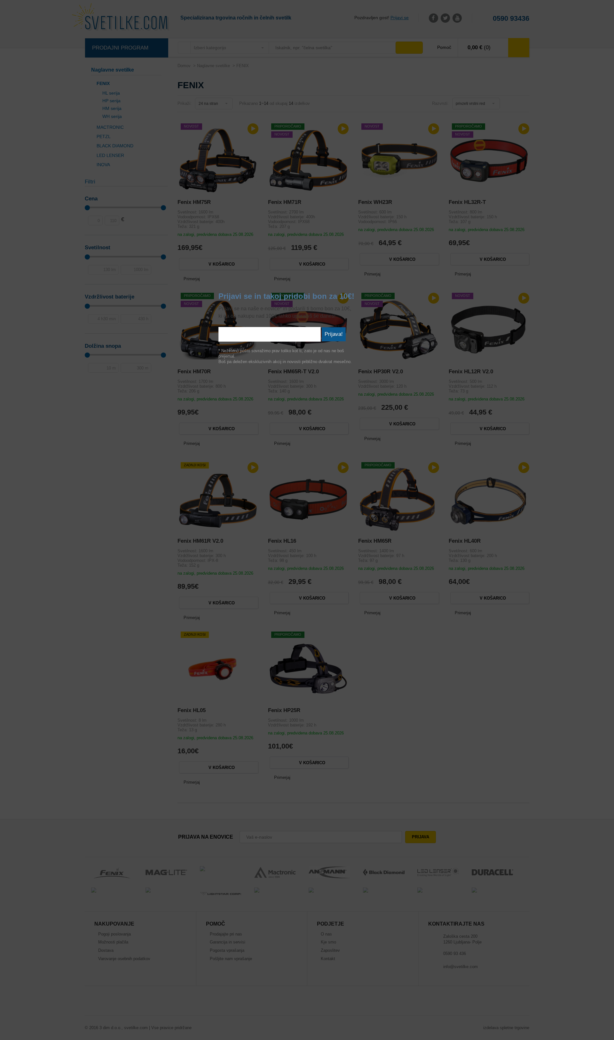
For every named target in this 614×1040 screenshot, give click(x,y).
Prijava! (334, 334)
